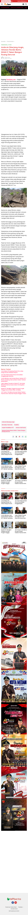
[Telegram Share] (22, 437)
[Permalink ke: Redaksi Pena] (2, 57)
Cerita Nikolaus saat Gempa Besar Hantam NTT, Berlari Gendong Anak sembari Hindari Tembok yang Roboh (13, 380)
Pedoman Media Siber (11, 907)
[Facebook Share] (13, 437)
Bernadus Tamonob (7, 424)
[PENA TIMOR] (7, 4)
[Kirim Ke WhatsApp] (25, 437)
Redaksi (20, 907)
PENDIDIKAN (4, 44)
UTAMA (10, 44)
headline (16, 424)
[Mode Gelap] (23, 4)
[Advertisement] (14, 23)
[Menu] (2, 4)
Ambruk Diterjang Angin (8, 422)
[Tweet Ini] (16, 437)
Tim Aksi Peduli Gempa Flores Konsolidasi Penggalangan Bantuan (12, 375)
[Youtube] (15, 902)
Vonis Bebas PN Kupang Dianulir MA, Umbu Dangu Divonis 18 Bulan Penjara (12, 371)
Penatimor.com (11, 79)
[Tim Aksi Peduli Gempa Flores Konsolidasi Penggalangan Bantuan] (21, 446)
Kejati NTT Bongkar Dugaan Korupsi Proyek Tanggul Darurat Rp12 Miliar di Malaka (12, 389)
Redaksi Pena (7, 57)
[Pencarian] (26, 4)
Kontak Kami (14, 909)
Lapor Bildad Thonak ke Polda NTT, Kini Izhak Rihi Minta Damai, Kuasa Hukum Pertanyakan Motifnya (13, 385)
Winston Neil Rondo (21, 427)
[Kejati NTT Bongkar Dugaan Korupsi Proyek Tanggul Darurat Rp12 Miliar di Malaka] (7, 475)
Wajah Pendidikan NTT (8, 427)
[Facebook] (13, 902)
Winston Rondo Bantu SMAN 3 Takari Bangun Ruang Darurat (13, 431)
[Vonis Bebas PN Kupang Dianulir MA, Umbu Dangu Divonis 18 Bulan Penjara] (7, 446)
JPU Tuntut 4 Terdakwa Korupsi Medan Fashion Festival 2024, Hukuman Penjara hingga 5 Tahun (13, 392)
